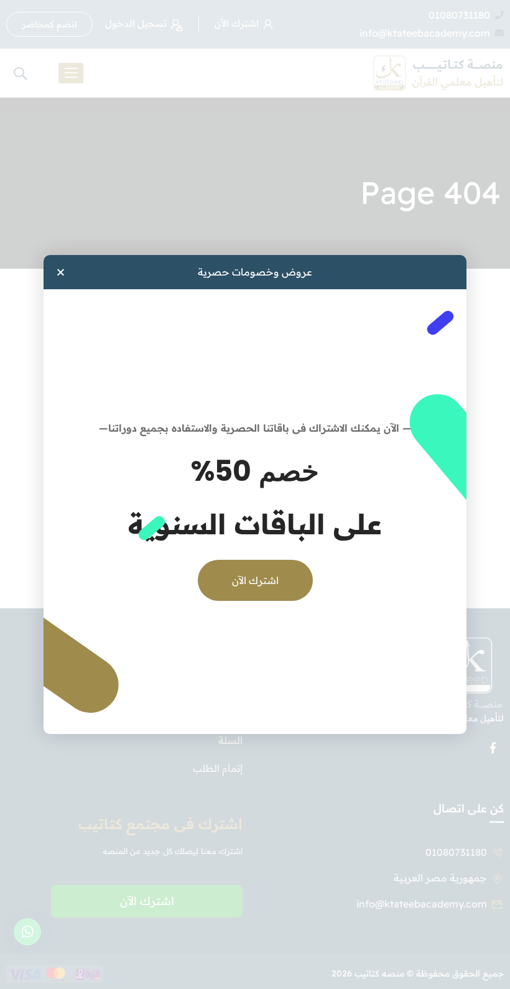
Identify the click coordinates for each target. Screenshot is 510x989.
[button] (60, 272)
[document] (255, 494)
